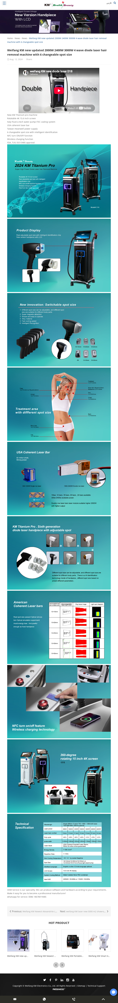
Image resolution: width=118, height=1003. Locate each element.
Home (10, 38)
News (17, 38)
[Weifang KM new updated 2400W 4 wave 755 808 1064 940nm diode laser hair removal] (18, 940)
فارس (109, 2)
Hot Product (59, 923)
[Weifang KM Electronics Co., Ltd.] (59, 4)
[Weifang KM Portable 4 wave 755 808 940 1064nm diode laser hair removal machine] (72, 940)
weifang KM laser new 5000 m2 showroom (86, 911)
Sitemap (81, 985)
